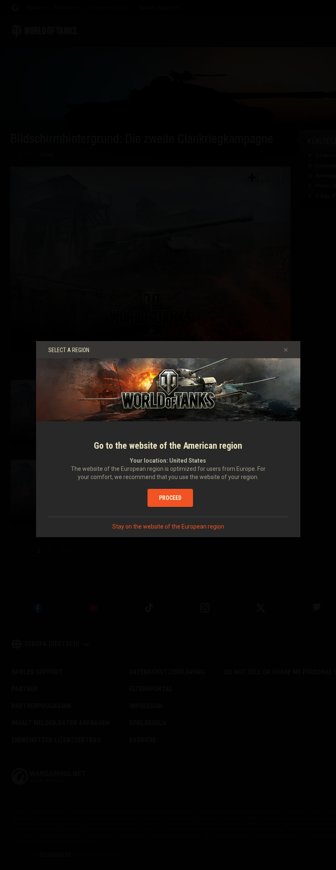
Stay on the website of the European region (168, 526)
